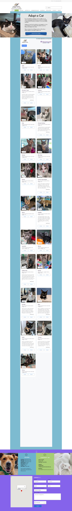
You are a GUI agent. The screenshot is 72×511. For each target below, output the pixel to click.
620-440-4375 (58, 1)
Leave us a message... (37, 492)
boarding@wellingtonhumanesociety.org (46, 469)
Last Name (49, 479)
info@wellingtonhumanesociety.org (45, 466)
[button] (21, 10)
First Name (35, 479)
